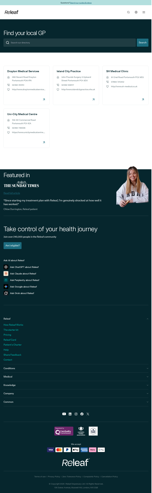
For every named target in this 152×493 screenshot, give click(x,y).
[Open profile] (136, 12)
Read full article (12, 193)
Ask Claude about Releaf (23, 273)
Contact (8, 359)
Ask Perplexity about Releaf (24, 280)
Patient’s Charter (13, 344)
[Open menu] (143, 12)
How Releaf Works (13, 324)
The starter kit (11, 329)
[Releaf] (11, 12)
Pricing (7, 334)
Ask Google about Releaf (23, 286)
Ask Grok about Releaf (22, 293)
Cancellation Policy (109, 476)
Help (6, 349)
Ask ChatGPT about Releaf (24, 267)
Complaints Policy (91, 476)
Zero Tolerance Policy (71, 476)
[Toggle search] (128, 12)
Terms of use (40, 476)
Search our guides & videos (81, 2)
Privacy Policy (54, 476)
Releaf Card (10, 339)
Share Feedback (12, 354)
